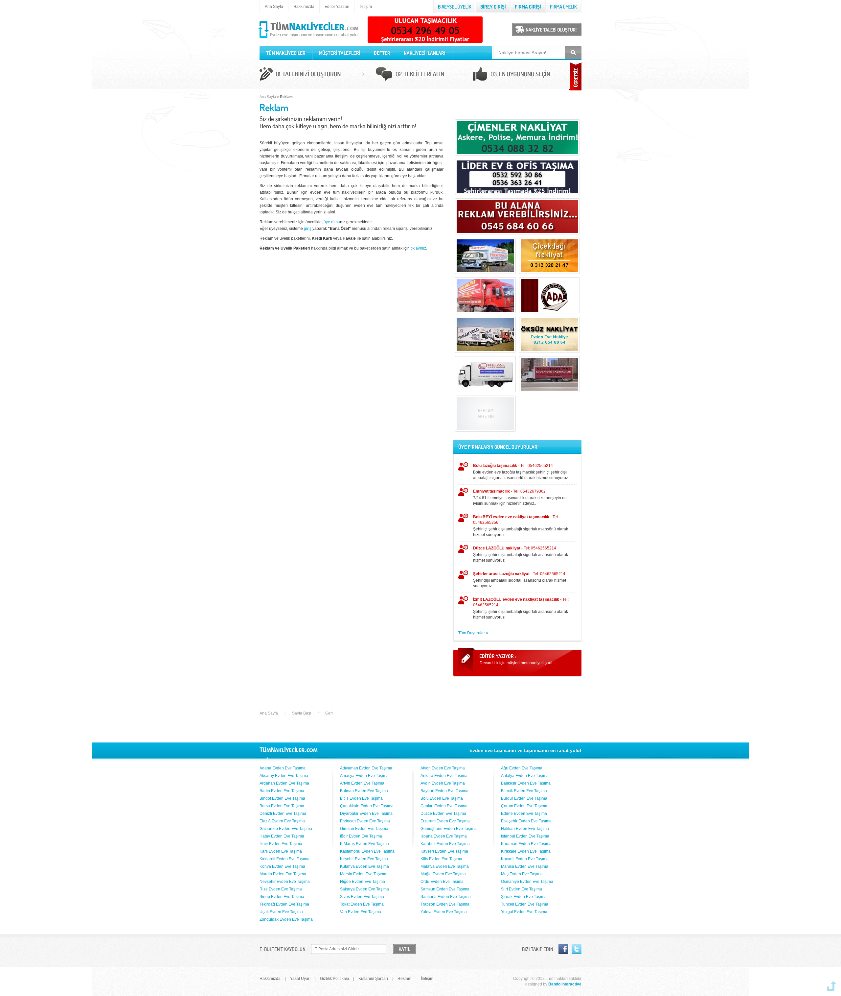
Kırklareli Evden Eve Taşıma (284, 859)
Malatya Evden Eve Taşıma (444, 866)
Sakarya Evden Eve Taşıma (364, 889)
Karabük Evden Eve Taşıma (445, 843)
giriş (307, 228)
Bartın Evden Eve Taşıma (282, 791)
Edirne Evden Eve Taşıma (524, 813)
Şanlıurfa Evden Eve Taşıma (445, 896)
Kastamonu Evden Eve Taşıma (367, 851)
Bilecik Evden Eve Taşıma (524, 791)
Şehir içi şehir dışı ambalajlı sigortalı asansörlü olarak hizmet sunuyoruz (520, 526)
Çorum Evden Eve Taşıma (524, 806)
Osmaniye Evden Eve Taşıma (527, 881)
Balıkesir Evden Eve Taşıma (526, 783)
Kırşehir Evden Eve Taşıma (364, 859)
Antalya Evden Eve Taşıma (525, 775)
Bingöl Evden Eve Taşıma (282, 798)
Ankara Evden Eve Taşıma (443, 775)
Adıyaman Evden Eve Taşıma (366, 768)
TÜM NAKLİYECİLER (286, 53)
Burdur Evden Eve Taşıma (524, 798)
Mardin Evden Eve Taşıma (283, 874)
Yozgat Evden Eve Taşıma (524, 912)
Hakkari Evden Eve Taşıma (525, 828)
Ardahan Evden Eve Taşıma (284, 783)
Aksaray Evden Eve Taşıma (284, 775)
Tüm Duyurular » (473, 633)
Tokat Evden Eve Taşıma (362, 904)
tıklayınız (418, 248)
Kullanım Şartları (373, 978)
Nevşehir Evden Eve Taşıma (285, 881)
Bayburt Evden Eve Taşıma (444, 791)
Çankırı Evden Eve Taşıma (443, 806)
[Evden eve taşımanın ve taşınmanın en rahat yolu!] (309, 38)
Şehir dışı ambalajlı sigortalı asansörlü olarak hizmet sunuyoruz (519, 579)
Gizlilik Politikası (334, 978)
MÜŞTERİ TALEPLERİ (339, 53)
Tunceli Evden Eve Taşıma (524, 904)
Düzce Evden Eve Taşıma (443, 813)
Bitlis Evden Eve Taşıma (361, 798)
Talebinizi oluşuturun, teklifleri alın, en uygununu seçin (420, 75)
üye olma (332, 222)
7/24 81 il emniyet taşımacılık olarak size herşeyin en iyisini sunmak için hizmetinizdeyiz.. (520, 497)
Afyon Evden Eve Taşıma (442, 768)
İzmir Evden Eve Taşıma (281, 843)
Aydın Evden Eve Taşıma (442, 783)
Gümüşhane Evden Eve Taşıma (448, 828)
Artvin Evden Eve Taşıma (362, 783)
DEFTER (382, 53)
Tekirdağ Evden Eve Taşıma (284, 904)
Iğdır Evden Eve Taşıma (361, 836)
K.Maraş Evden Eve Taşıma (364, 843)
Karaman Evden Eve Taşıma (526, 843)
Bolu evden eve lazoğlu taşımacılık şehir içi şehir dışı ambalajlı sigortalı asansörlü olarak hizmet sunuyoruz (520, 471)
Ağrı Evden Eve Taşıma (521, 768)
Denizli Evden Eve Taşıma (283, 813)
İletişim (365, 6)
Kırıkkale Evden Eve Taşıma (526, 851)
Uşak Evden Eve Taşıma (281, 912)
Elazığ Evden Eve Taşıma (282, 821)
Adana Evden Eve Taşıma (283, 768)
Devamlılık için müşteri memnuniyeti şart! (516, 663)
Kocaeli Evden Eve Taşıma (525, 859)
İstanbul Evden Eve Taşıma (525, 836)
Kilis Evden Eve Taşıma (441, 859)
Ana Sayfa (274, 6)
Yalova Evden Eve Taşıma (443, 912)
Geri (329, 713)
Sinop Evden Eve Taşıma (282, 896)
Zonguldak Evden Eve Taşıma (286, 919)
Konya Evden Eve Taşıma (282, 866)
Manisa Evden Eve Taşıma (524, 866)
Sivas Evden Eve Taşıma (362, 896)
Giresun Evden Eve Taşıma (364, 828)
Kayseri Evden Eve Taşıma (444, 851)
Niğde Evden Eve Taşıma (362, 881)
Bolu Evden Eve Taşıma (441, 798)
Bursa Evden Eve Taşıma (282, 806)
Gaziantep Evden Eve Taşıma (286, 828)
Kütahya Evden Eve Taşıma (364, 866)
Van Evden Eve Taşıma (360, 912)
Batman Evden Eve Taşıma (364, 791)
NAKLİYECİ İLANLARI (424, 53)
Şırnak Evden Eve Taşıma (524, 896)
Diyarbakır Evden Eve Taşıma (366, 813)
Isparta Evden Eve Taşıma (443, 836)
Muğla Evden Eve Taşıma (443, 874)
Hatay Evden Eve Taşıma (282, 836)
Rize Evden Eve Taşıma (281, 889)
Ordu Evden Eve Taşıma (442, 881)
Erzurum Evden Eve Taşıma (445, 821)
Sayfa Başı (301, 713)
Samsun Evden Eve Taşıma (444, 889)
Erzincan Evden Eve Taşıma (365, 821)
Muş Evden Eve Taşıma (522, 874)
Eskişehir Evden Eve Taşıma (526, 821)
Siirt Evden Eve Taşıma (521, 889)
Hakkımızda (303, 6)
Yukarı (831, 986)
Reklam (404, 978)
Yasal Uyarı (300, 978)
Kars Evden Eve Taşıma (281, 851)
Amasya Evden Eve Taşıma (364, 775)
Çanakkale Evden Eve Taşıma (367, 806)
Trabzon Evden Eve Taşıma (444, 904)
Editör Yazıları (337, 6)
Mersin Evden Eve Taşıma (363, 874)
